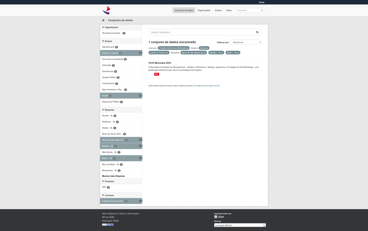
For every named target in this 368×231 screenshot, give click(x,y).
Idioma (217, 221)
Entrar (261, 2)
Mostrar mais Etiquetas (113, 175)
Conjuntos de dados (184, 10)
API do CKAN (108, 217)
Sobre (229, 10)
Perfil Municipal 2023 (159, 62)
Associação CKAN (110, 220)
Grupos (218, 10)
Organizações (204, 10)
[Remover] (187, 48)
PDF (156, 74)
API (195, 85)
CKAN (219, 216)
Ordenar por (223, 42)
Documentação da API (210, 85)
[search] (257, 32)
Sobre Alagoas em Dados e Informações (120, 213)
